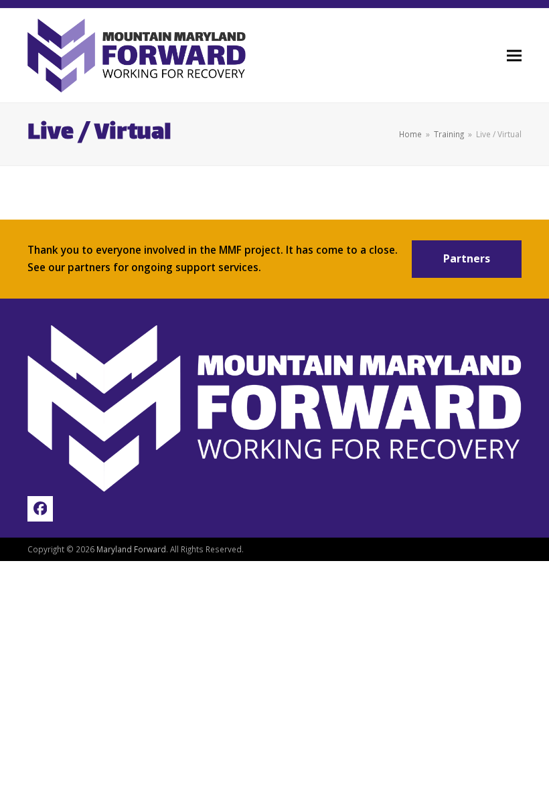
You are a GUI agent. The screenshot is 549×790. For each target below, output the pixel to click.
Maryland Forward (131, 549)
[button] (514, 55)
